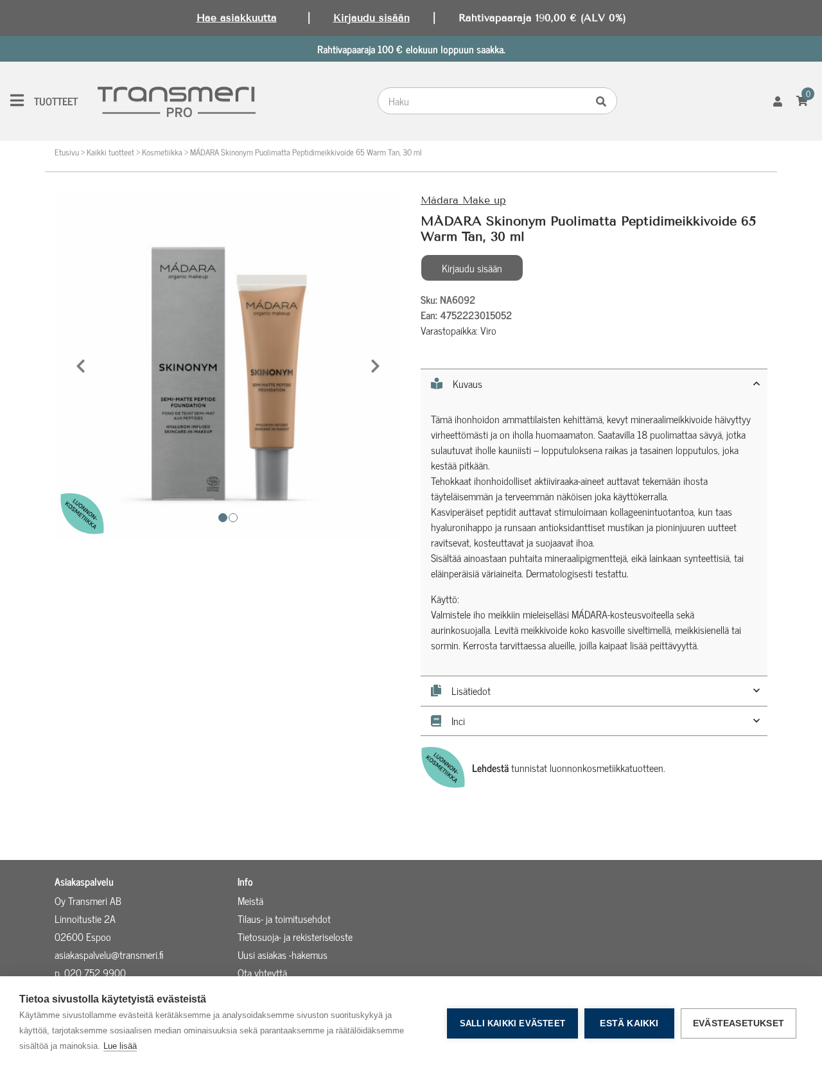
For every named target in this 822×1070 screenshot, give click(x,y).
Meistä (250, 900)
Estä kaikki (629, 1023)
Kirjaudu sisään (371, 18)
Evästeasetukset (738, 1023)
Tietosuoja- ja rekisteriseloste (295, 936)
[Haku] (604, 101)
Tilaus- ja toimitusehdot (284, 918)
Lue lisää (120, 1046)
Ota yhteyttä (262, 972)
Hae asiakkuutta (237, 18)
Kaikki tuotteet (110, 152)
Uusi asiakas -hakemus (283, 954)
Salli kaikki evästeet (512, 1023)
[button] (81, 366)
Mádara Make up (463, 200)
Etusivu (67, 152)
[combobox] (485, 101)
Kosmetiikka (162, 152)
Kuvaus (467, 384)
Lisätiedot (471, 691)
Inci (458, 721)
